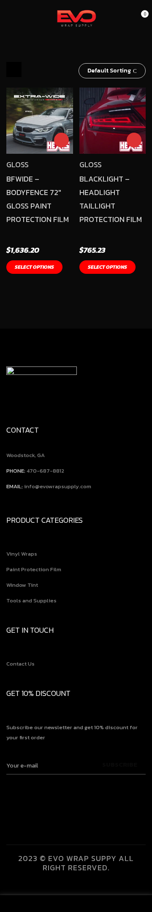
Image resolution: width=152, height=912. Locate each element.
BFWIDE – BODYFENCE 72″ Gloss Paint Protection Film (37, 199)
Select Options (34, 267)
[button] (141, 18)
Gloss (17, 164)
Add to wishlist (61, 140)
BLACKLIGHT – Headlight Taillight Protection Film (110, 199)
